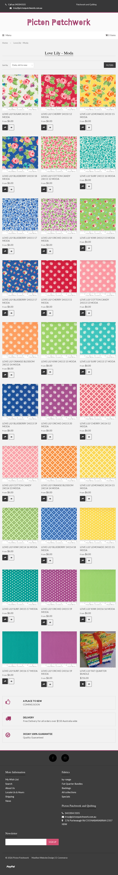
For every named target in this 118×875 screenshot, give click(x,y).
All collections (69, 792)
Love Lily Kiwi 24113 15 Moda (58, 361)
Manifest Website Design (43, 857)
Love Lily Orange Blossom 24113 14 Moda (18, 363)
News (8, 800)
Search (8, 783)
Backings (66, 788)
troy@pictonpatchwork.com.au (27, 8)
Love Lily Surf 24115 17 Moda (19, 608)
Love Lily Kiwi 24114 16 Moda (19, 547)
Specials (66, 796)
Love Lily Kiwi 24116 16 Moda (97, 608)
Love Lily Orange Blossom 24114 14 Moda (57, 487)
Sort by (5, 65)
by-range (66, 779)
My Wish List (12, 779)
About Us (10, 788)
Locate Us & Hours (14, 792)
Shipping (9, 796)
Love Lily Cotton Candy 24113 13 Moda (94, 301)
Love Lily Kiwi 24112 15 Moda (97, 237)
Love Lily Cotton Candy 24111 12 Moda (55, 177)
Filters (109, 65)
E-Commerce (61, 857)
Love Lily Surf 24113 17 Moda (97, 361)
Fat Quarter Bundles (72, 783)
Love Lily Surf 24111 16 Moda (97, 176)
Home (5, 43)
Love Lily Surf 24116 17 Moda (19, 670)
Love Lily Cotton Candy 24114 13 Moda (16, 487)
